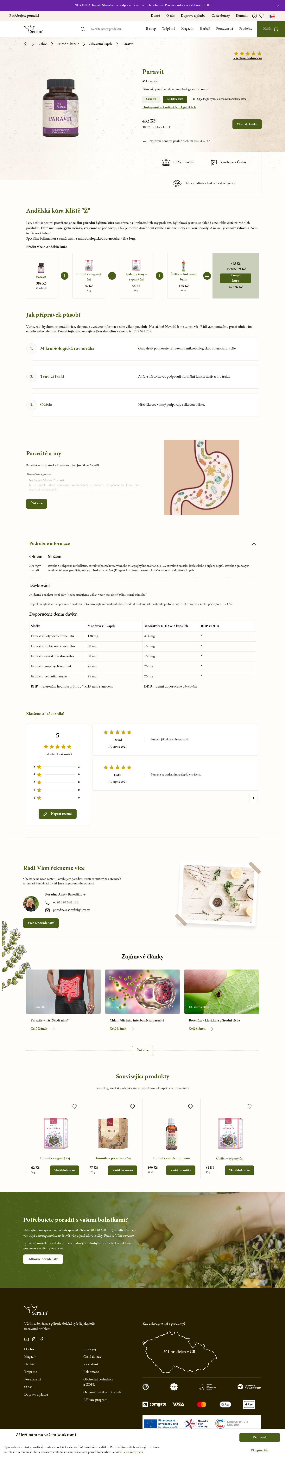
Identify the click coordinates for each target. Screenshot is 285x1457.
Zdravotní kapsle (101, 44)
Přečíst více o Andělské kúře (46, 247)
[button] (259, 1450)
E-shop (151, 29)
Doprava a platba (193, 16)
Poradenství (224, 29)
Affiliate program (95, 1400)
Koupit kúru (236, 278)
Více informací (133, 1452)
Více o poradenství (41, 923)
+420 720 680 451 (65, 902)
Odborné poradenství (43, 1259)
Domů (155, 16)
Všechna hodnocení (247, 58)
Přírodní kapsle (68, 44)
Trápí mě (168, 29)
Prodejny (245, 29)
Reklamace (91, 1372)
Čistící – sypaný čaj (230, 1158)
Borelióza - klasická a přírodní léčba (214, 1020)
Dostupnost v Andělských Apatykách (169, 107)
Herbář (205, 29)
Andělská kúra (175, 99)
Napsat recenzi (61, 814)
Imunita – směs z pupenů (171, 1158)
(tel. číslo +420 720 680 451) (93, 1230)
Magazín (187, 29)
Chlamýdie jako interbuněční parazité (137, 1020)
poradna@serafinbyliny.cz (71, 910)
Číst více (36, 503)
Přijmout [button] (259, 1437)
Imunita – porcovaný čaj (113, 1158)
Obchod (30, 1349)
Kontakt (242, 16)
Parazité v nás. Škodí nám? (50, 1020)
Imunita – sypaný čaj (55, 1158)
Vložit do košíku (247, 124)
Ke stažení (90, 1364)
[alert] (142, 1443)
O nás (170, 16)
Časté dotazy (221, 16)
